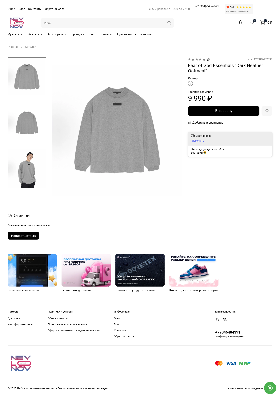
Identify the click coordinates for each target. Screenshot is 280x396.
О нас (11, 9)
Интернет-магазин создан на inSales (250, 388)
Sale (92, 34)
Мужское (14, 34)
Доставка (14, 318)
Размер (193, 78)
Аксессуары (55, 34)
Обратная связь (55, 9)
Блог (21, 9)
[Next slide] (175, 130)
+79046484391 (227, 332)
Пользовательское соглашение (67, 324)
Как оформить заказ (21, 324)
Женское (34, 34)
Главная (13, 47)
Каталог (30, 47)
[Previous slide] (59, 130)
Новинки (105, 34)
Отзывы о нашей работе (24, 290)
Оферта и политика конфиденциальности (74, 330)
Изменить (198, 140)
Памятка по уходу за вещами (135, 290)
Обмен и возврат (58, 318)
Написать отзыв (23, 236)
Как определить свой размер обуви (193, 290)
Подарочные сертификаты (134, 34)
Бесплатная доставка (76, 290)
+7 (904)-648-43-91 (207, 6)
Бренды (76, 34)
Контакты (35, 9)
